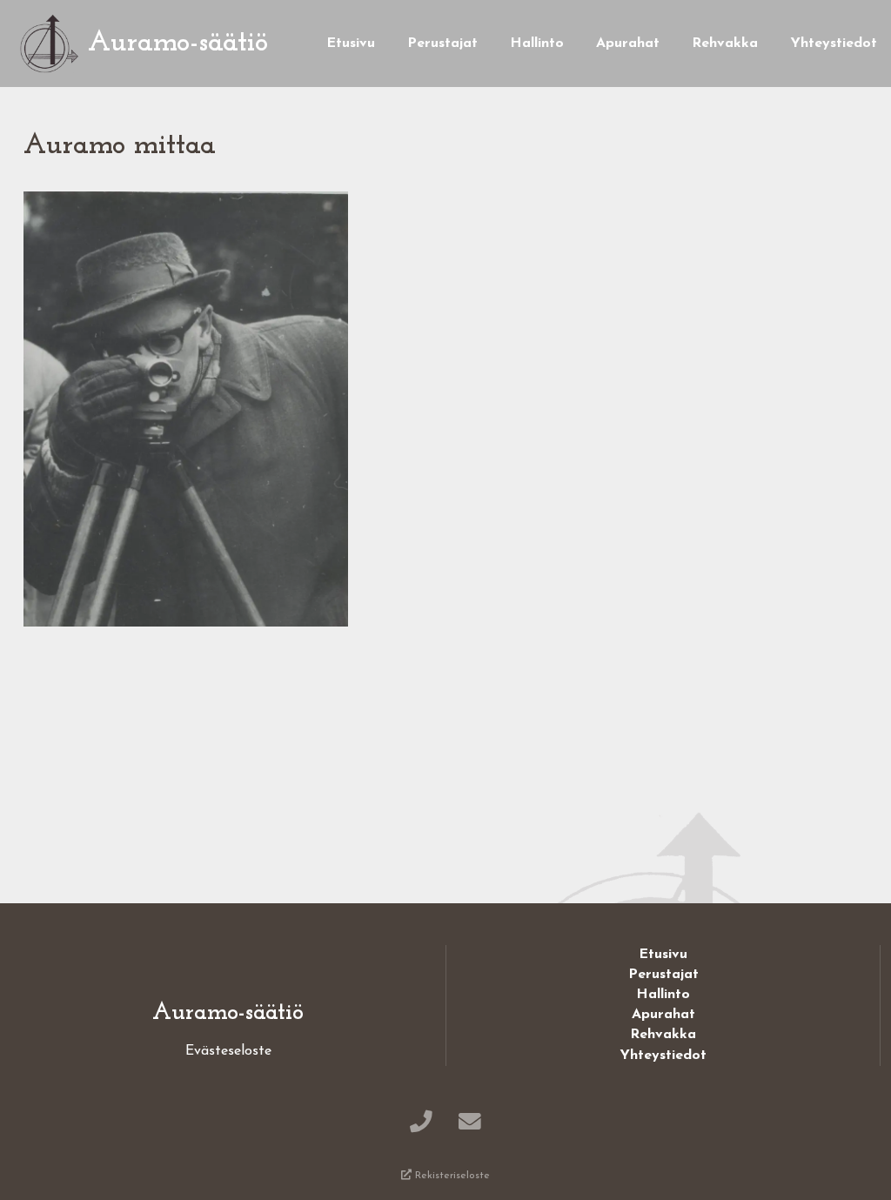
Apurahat (628, 43)
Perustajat (442, 43)
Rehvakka (725, 43)
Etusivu (350, 43)
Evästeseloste (228, 1051)
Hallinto (537, 43)
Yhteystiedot (833, 43)
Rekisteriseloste (451, 1175)
